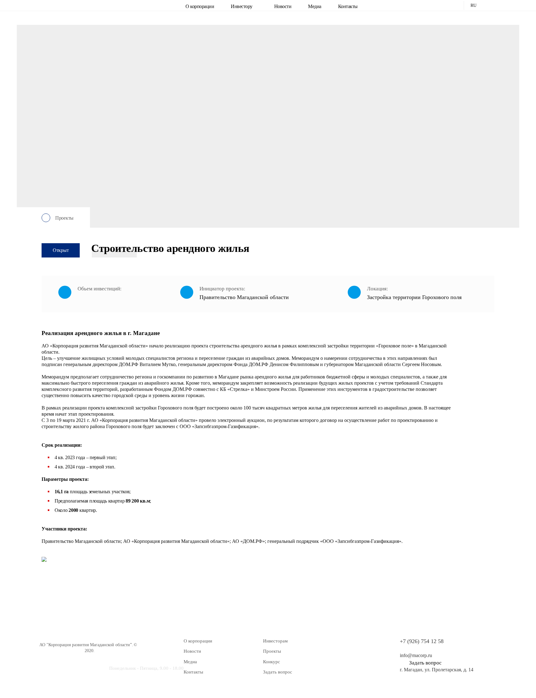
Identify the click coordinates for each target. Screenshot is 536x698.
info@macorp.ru (416, 655)
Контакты (348, 6)
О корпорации (199, 6)
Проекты (272, 651)
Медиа (314, 6)
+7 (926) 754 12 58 (422, 641)
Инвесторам (275, 641)
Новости (283, 6)
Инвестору (241, 6)
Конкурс (271, 662)
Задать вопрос (277, 672)
